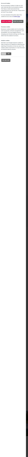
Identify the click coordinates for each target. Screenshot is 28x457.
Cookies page (16, 16)
